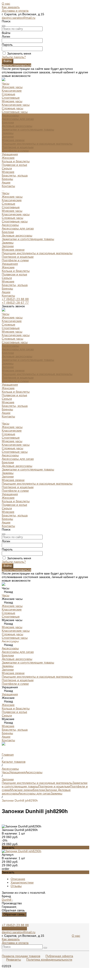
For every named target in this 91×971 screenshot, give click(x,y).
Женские (8, 157)
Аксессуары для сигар (18, 119)
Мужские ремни (13, 140)
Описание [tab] (18, 879)
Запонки (8, 136)
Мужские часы (12, 101)
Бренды (7, 288)
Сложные (8, 94)
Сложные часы (12, 108)
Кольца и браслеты (16, 161)
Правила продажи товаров (21, 956)
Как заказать (11, 7)
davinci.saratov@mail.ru (18, 17)
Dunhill (7, 899)
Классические (12, 90)
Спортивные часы (15, 112)
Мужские (8, 172)
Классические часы (16, 104)
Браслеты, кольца (15, 175)
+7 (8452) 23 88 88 (15, 299)
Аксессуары (10, 225)
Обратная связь (14, 914)
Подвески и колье (14, 165)
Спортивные (11, 97)
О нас (6, 3)
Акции (6, 292)
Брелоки (8, 122)
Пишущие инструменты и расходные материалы (37, 143)
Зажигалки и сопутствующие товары (28, 129)
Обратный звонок (14, 928)
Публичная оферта (59, 956)
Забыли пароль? (14, 57)
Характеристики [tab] (22, 882)
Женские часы (12, 87)
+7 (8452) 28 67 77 (15, 302)
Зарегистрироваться (16, 65)
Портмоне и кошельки (18, 147)
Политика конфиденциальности (49, 959)
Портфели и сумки (15, 150)
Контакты (8, 295)
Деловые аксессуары (17, 126)
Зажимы (7, 133)
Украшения (10, 264)
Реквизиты (13, 959)
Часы (5, 193)
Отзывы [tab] (16, 886)
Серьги (7, 168)
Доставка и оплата (15, 10)
